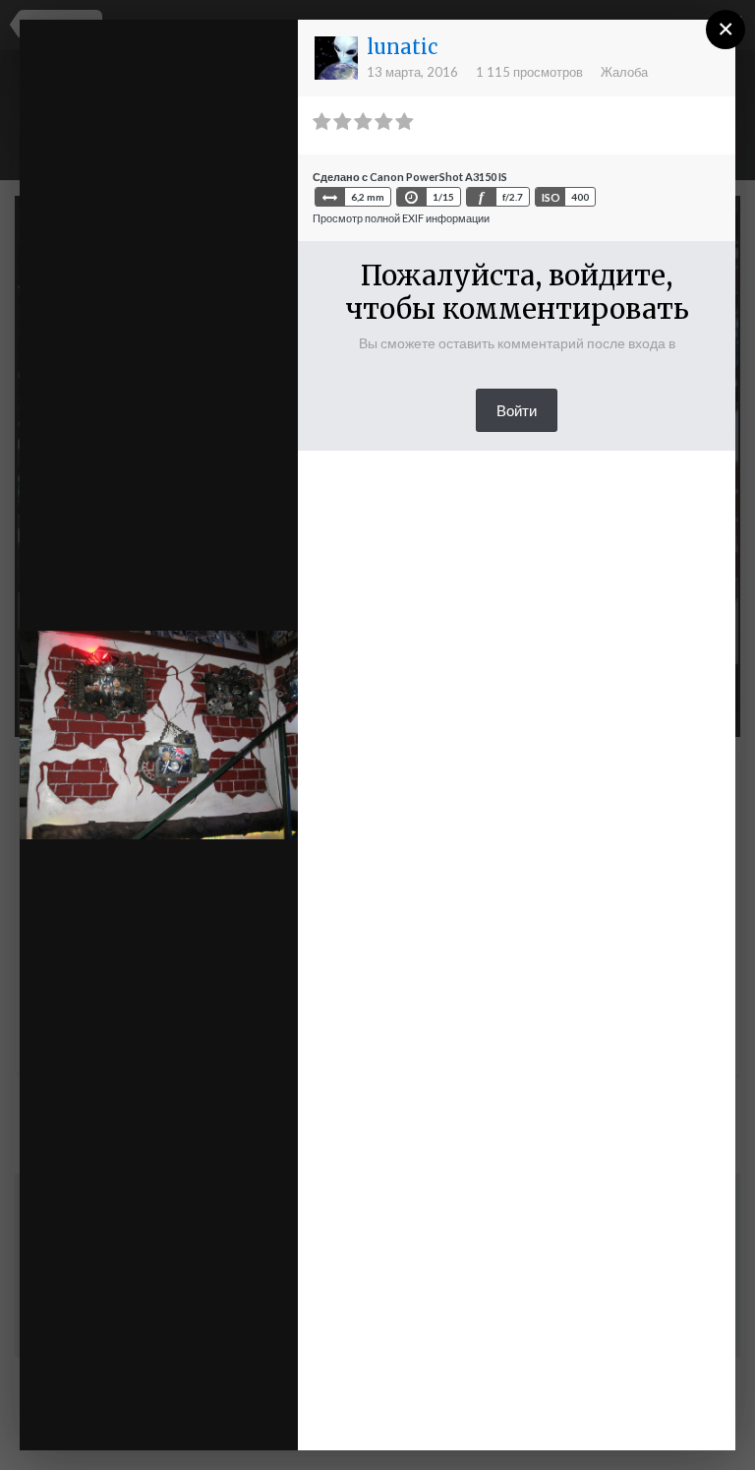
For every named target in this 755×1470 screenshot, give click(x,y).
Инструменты (179, 1385)
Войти (516, 410)
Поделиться (191, 1415)
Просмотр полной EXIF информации (401, 218)
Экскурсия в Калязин (183, 72)
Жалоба (624, 72)
